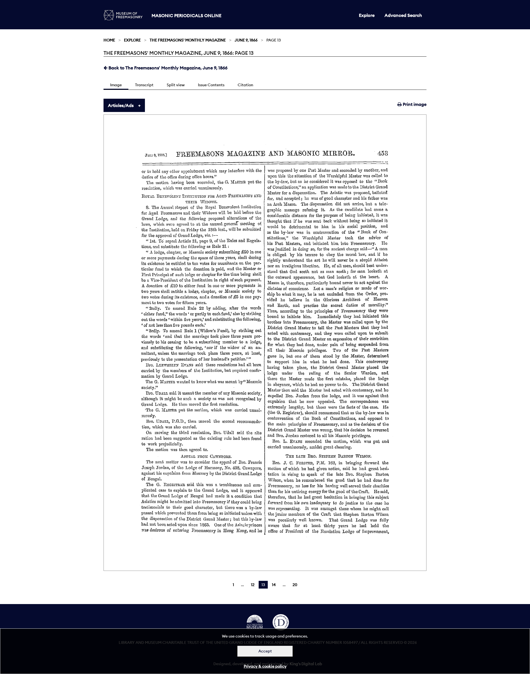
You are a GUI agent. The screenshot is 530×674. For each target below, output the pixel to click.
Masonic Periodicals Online (186, 15)
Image (116, 84)
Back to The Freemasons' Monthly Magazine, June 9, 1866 (167, 67)
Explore (367, 15)
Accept (265, 651)
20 (295, 584)
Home (109, 40)
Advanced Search (403, 15)
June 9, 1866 (246, 40)
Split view (176, 84)
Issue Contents (211, 84)
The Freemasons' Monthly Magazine (188, 40)
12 (253, 584)
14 (274, 584)
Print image (414, 104)
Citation (245, 84)
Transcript (144, 84)
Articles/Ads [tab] (121, 105)
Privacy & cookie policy (265, 666)
